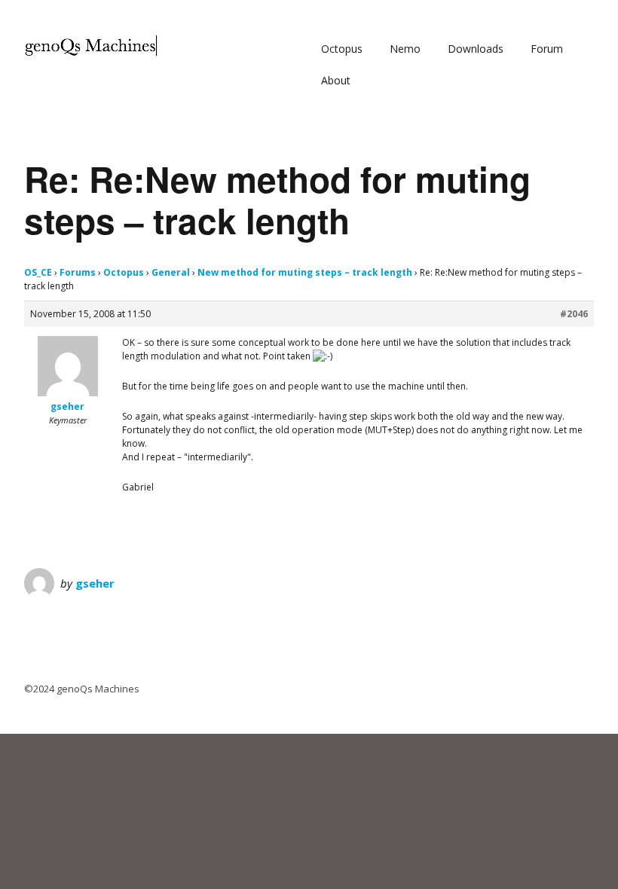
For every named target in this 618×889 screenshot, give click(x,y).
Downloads (475, 48)
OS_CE (38, 272)
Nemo (405, 48)
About (335, 80)
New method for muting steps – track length (304, 272)
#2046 (574, 313)
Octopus (342, 48)
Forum (547, 48)
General (170, 272)
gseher (95, 583)
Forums (78, 272)
